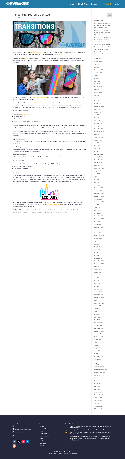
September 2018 (99, 235)
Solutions (71, 4)
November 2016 (99, 297)
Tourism (96, 403)
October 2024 (98, 89)
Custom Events (44, 436)
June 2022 (97, 143)
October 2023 (98, 109)
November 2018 (99, 230)
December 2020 (98, 193)
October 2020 (98, 199)
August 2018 (98, 238)
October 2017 (98, 266)
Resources (94, 4)
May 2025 (97, 78)
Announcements (25, 18)
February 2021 (98, 188)
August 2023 (98, 112)
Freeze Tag (67, 452)
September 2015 (99, 336)
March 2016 (97, 320)
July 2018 (97, 241)
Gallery (42, 431)
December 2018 (98, 227)
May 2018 (97, 247)
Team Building (98, 397)
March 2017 (97, 286)
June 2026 (97, 67)
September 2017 (99, 269)
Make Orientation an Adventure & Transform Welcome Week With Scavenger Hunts (103, 25)
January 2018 (98, 258)
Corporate (97, 375)
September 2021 (99, 168)
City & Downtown (99, 372)
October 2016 (98, 300)
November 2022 (99, 131)
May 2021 (97, 179)
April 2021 (97, 182)
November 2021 (99, 162)
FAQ (41, 440)
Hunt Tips (97, 386)
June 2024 (97, 98)
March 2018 (97, 252)
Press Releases (98, 392)
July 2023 (97, 115)
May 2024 (97, 100)
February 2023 (98, 123)
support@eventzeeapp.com (23, 429)
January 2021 (98, 190)
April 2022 (97, 148)
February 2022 (98, 154)
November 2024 (99, 86)
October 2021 (98, 165)
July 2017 (97, 275)
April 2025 (97, 81)
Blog (41, 438)
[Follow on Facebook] (14, 441)
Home (42, 426)
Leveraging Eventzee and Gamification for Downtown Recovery (102, 32)
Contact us (43, 443)
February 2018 (98, 255)
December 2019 (98, 216)
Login (117, 4)
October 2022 (98, 134)
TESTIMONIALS (98, 400)
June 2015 (97, 345)
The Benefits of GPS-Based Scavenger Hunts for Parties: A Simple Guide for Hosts (103, 52)
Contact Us (107, 4)
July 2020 (97, 204)
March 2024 (97, 103)
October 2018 (98, 233)
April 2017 (97, 283)
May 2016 (97, 314)
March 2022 (97, 151)
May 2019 (97, 221)
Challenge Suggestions (100, 369)
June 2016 (97, 311)
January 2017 (98, 292)
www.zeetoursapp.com (52, 204)
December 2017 (98, 261)
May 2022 (97, 145)
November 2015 (99, 331)
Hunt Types (33, 18)
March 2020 (97, 213)
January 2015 (98, 359)
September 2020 (99, 202)
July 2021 (97, 174)
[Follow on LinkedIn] (27, 441)
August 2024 (98, 92)
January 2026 (98, 72)
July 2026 (97, 64)
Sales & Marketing (99, 395)
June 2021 (97, 176)
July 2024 (97, 95)
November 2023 (99, 106)
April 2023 (97, 120)
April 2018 (97, 249)
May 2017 (97, 280)
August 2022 (98, 140)
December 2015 (98, 328)
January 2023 (98, 126)
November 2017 (99, 263)
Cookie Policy (72, 453)
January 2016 (98, 325)
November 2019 (99, 219)
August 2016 (98, 306)
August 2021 (98, 171)
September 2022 (99, 137)
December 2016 (98, 294)
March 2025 (97, 84)
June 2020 (97, 207)
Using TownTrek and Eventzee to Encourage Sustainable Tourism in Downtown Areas (102, 40)
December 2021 (98, 159)
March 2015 (97, 353)
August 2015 (98, 339)
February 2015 (98, 356)
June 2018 (97, 244)
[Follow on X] (19, 441)
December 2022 (98, 129)
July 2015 (97, 342)
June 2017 (97, 278)
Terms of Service (53, 453)
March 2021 (97, 185)
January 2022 (98, 157)
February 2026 (98, 70)
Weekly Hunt (98, 409)
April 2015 (97, 351)
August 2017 (98, 272)
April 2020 (97, 210)
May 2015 (97, 348)
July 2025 (97, 75)
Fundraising (97, 383)
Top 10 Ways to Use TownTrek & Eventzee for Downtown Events (90, 436)
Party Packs (43, 433)
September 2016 (99, 303)
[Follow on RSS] (14, 446)
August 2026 (98, 61)
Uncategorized (98, 406)
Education (97, 378)
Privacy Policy (63, 453)
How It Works (83, 4)
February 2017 (98, 289)
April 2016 (97, 317)
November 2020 (99, 196)
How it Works (44, 429)
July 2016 (97, 308)
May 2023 (97, 117)
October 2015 (98, 334)
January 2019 (98, 224)
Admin (42, 445)
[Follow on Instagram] (23, 441)
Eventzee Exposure (99, 380)
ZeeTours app (58, 54)
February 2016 (98, 322)
